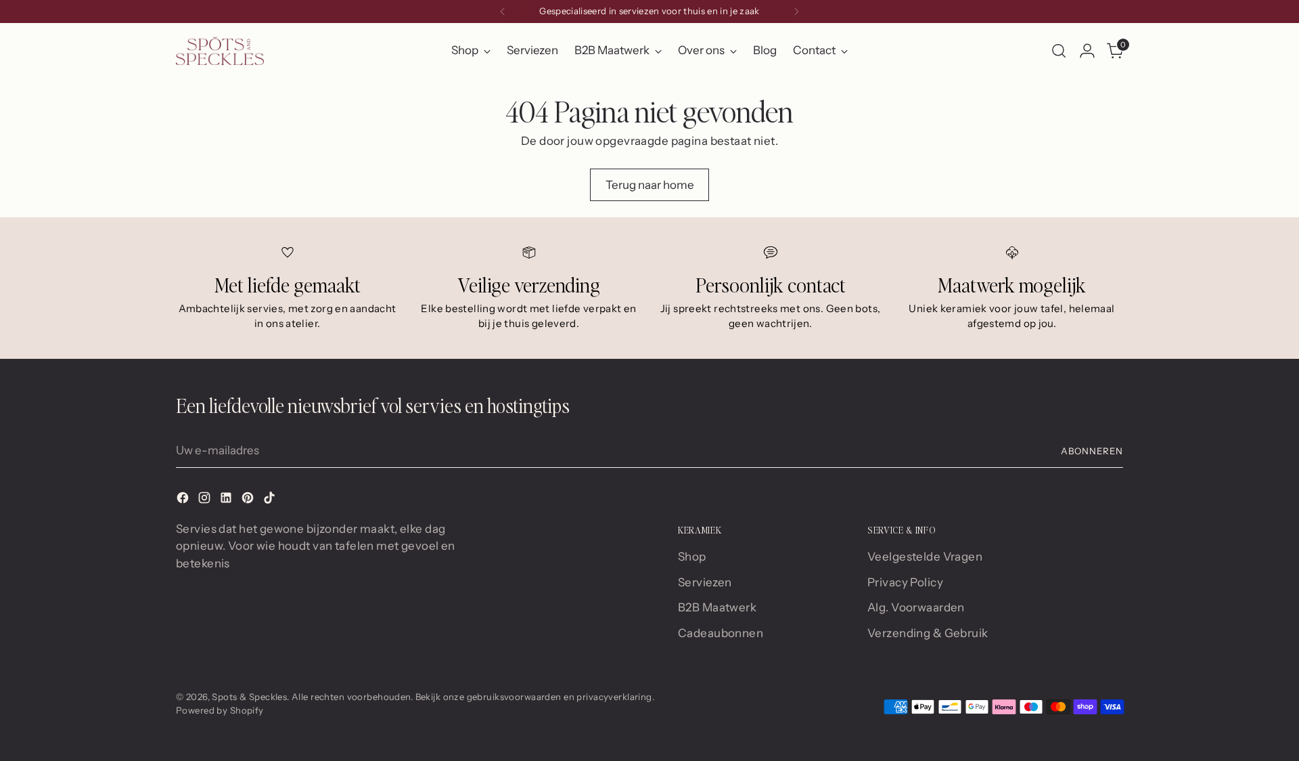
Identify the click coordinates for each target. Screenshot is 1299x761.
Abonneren (1092, 450)
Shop (692, 556)
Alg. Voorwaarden (916, 607)
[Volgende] (796, 11)
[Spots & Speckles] (220, 51)
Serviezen (705, 582)
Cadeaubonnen (720, 633)
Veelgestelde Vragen (924, 556)
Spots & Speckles (249, 696)
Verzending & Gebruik (927, 633)
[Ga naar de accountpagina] (1087, 50)
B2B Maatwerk (717, 607)
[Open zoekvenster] (1058, 50)
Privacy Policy (905, 582)
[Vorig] (503, 11)
